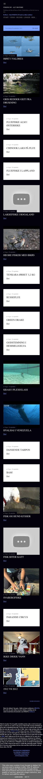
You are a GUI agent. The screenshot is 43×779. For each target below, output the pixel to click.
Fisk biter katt (13, 557)
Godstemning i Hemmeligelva (16, 344)
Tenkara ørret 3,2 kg (20, 274)
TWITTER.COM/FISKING (21, 754)
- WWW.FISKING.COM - (22, 756)
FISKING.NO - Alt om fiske (13, 7)
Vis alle (35, 28)
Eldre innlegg (35, 701)
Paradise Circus (17, 617)
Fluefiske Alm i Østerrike (16, 123)
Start (6, 17)
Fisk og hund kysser (17, 516)
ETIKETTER (14, 731)
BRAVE (37, 708)
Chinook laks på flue (20, 148)
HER (3, 736)
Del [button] (4, 62)
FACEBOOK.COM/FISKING (21, 752)
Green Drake (15, 320)
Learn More (19, 777)
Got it (27, 777)
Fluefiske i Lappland (20, 170)
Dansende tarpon (18, 449)
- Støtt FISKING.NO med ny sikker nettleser (17, 15)
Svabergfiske (12, 597)
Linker (27, 17)
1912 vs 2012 (10, 689)
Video (12, 17)
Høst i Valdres (13, 58)
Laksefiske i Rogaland (18, 214)
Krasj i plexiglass (15, 389)
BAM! (9, 472)
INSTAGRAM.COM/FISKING (21, 750)
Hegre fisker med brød (18, 255)
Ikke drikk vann (14, 656)
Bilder (19, 17)
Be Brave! (32, 712)
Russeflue (13, 297)
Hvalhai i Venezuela (17, 430)
